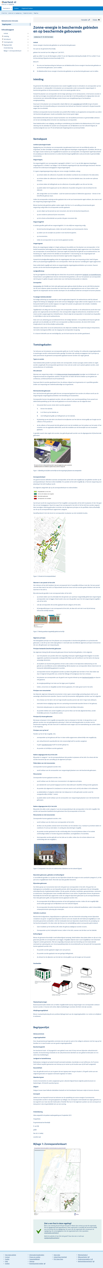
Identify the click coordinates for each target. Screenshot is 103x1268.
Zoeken (16, 8)
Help (6, 1261)
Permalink (84, 20)
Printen (95, 20)
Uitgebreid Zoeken (27, 8)
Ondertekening (8, 48)
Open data (57, 1255)
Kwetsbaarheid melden (36, 1263)
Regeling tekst (6, 24)
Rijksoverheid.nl (82, 1257)
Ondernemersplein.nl (84, 1259)
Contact (7, 1257)
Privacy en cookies (34, 1257)
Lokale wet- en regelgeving (14, 13)
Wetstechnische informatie (10, 21)
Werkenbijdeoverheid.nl (85, 1261)
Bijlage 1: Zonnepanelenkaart (12, 51)
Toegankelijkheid (34, 1259)
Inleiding (5, 36)
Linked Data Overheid (60, 1257)
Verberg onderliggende (2, 36)
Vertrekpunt (6, 39)
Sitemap (31, 1261)
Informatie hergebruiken (36, 1255)
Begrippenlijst (7, 45)
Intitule (6, 33)
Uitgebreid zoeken (27, 13)
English (7, 1259)
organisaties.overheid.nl (51, 1233)
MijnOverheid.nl (83, 1255)
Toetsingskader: (7, 42)
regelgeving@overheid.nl (51, 1238)
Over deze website (10, 1255)
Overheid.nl (6, 8)
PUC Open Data (58, 1259)
